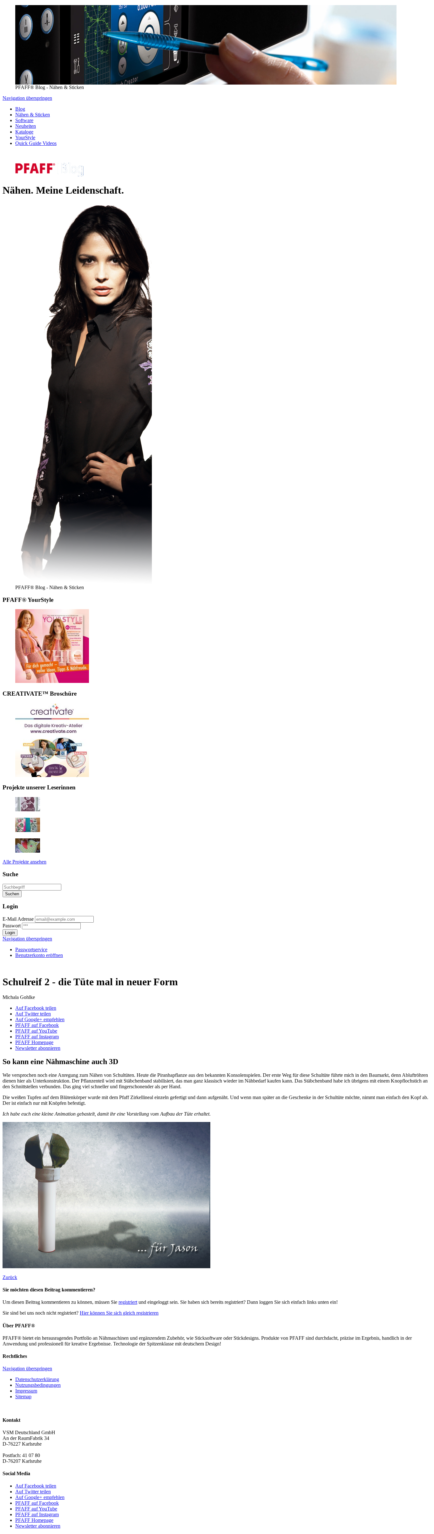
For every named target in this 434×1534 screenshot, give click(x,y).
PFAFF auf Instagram (37, 1036)
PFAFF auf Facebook (37, 1025)
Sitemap (23, 1396)
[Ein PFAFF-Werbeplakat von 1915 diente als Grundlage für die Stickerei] (27, 809)
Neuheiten (25, 126)
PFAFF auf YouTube (36, 1031)
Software (24, 120)
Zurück (10, 1277)
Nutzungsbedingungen (38, 1385)
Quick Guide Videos (36, 143)
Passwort (12, 925)
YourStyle (25, 137)
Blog (20, 109)
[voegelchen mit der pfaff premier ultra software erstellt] (27, 851)
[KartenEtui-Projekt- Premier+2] (27, 830)
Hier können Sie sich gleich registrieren (119, 1313)
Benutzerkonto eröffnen (39, 955)
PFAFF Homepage (34, 1042)
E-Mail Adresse (18, 919)
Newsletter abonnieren (37, 1048)
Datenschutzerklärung (37, 1379)
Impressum (26, 1390)
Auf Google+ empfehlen (39, 1019)
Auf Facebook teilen (35, 1008)
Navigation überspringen (27, 98)
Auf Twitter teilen (33, 1013)
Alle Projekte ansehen (24, 861)
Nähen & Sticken (32, 114)
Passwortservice (31, 949)
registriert (128, 1302)
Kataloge (24, 131)
